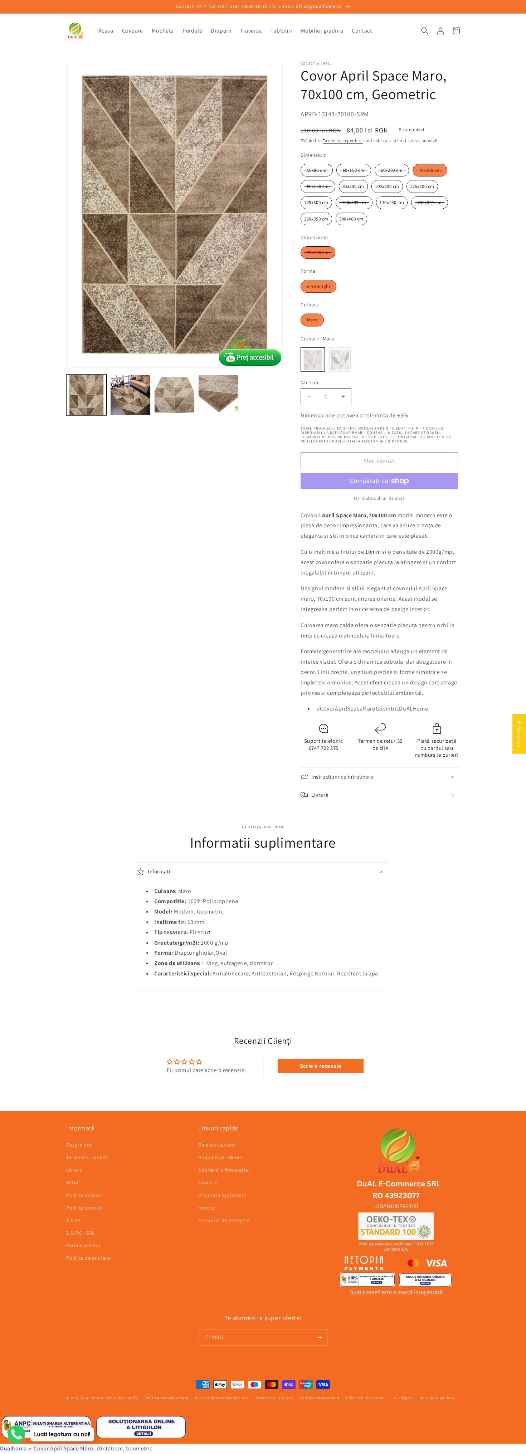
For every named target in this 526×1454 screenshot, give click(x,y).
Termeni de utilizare (274, 1397)
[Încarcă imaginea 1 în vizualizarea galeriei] (86, 395)
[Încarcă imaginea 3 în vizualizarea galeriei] (174, 395)
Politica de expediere (319, 1397)
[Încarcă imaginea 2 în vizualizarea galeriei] (130, 395)
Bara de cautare (216, 1145)
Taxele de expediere (342, 140)
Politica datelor (84, 1195)
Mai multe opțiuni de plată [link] (379, 498)
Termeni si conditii (87, 1157)
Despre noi (78, 1145)
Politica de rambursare (166, 1397)
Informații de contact (366, 1397)
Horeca (206, 1208)
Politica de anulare (88, 1258)
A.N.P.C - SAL (80, 1233)
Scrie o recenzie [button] (320, 1066)
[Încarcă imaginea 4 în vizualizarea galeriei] (218, 395)
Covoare (207, 1182)
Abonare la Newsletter (224, 1170)
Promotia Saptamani (222, 1195)
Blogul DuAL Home (220, 1157)
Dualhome (90, 1397)
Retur (72, 1182)
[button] (425, 31)
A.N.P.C (74, 1220)
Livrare (74, 1170)
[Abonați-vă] (319, 1337)
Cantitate (310, 382)
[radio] (317, 170)
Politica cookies (84, 1208)
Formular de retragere (224, 1220)
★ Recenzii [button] (519, 734)
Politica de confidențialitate (221, 1397)
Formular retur (83, 1245)
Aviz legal (402, 1397)
